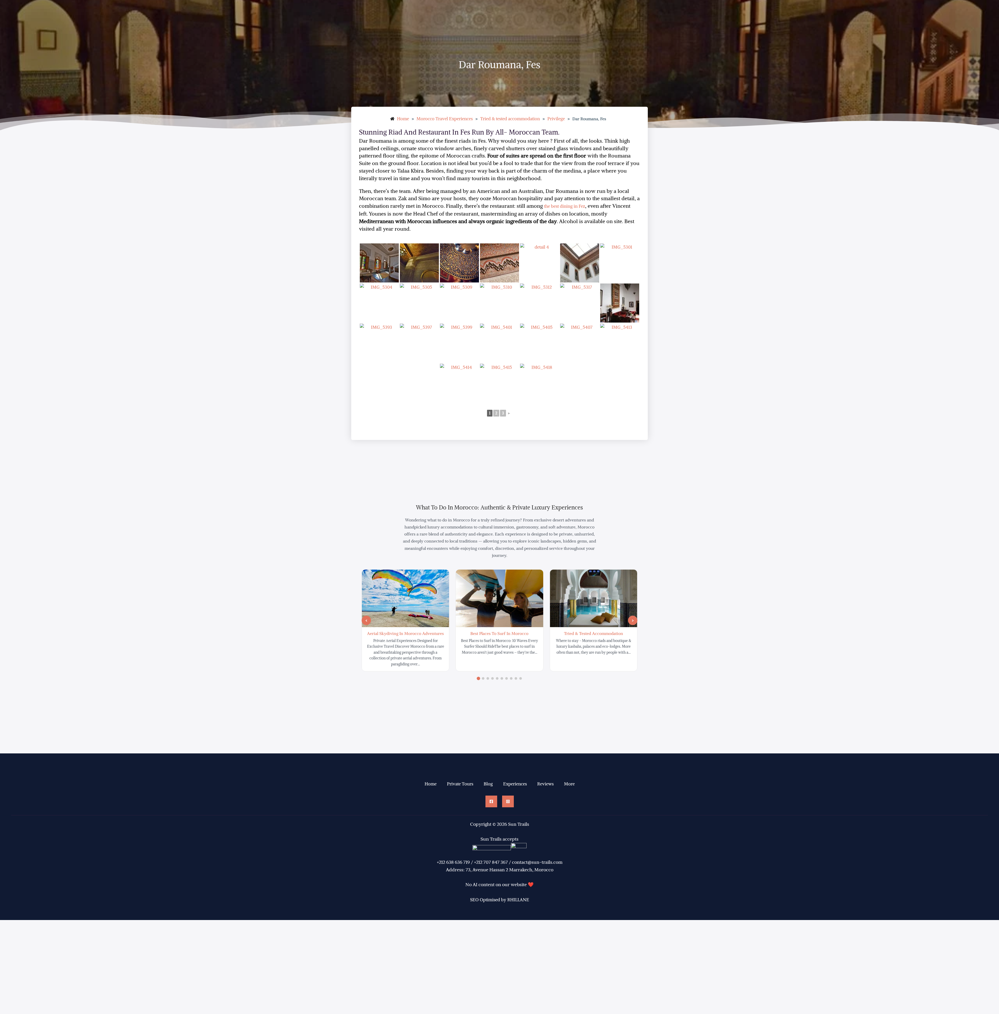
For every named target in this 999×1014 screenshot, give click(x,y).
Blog (488, 784)
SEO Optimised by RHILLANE (499, 900)
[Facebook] (491, 801)
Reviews (545, 784)
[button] (366, 620)
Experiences (515, 784)
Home (431, 784)
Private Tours (460, 784)
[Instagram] (508, 801)
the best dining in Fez (564, 206)
